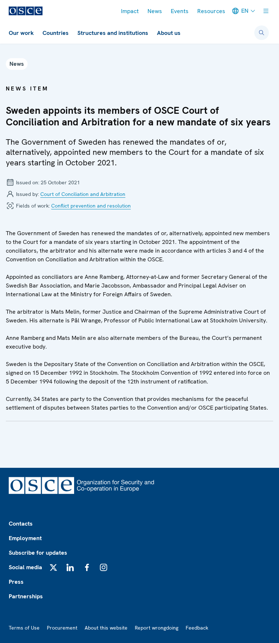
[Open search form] (261, 32)
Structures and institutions (112, 33)
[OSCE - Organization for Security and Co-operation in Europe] (26, 11)
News (154, 11)
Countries (56, 33)
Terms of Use (24, 627)
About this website (106, 627)
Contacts (21, 523)
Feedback (197, 627)
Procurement (62, 627)
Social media (25, 567)
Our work (21, 33)
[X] (53, 567)
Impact (130, 11)
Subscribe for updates (38, 552)
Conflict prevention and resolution (91, 205)
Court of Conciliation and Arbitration (82, 194)
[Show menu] (266, 11)
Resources (211, 11)
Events (180, 11)
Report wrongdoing (156, 627)
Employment (25, 538)
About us (169, 33)
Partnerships (26, 596)
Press (16, 582)
